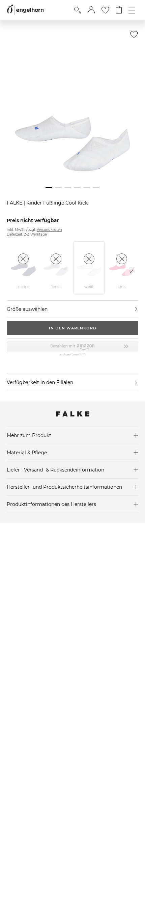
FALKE (15, 203)
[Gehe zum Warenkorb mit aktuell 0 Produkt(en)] (119, 10)
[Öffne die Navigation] (131, 10)
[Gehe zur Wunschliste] (105, 10)
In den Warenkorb (72, 328)
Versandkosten (49, 229)
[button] (91, 10)
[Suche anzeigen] (77, 10)
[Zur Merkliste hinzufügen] (132, 36)
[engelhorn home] (25, 10)
